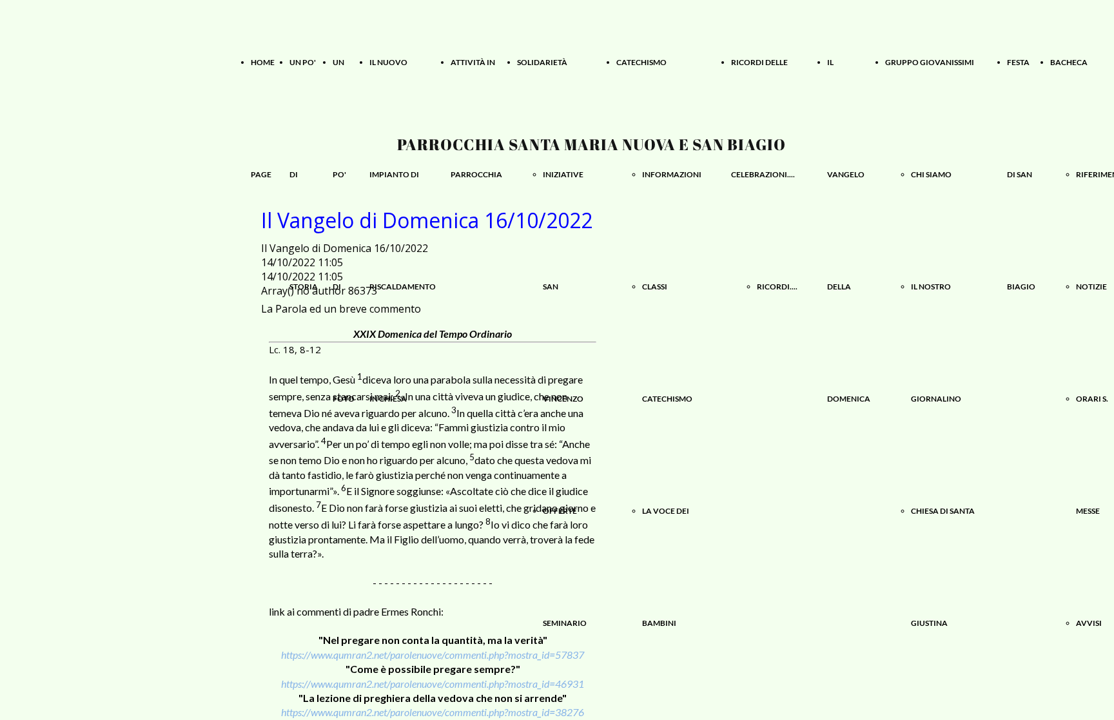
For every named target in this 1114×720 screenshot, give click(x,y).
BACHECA (1069, 62)
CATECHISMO (641, 62)
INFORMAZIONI (671, 174)
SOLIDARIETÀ (542, 62)
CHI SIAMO (931, 174)
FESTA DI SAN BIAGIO (1021, 174)
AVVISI (1089, 623)
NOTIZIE (1091, 286)
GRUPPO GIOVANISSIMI (929, 62)
